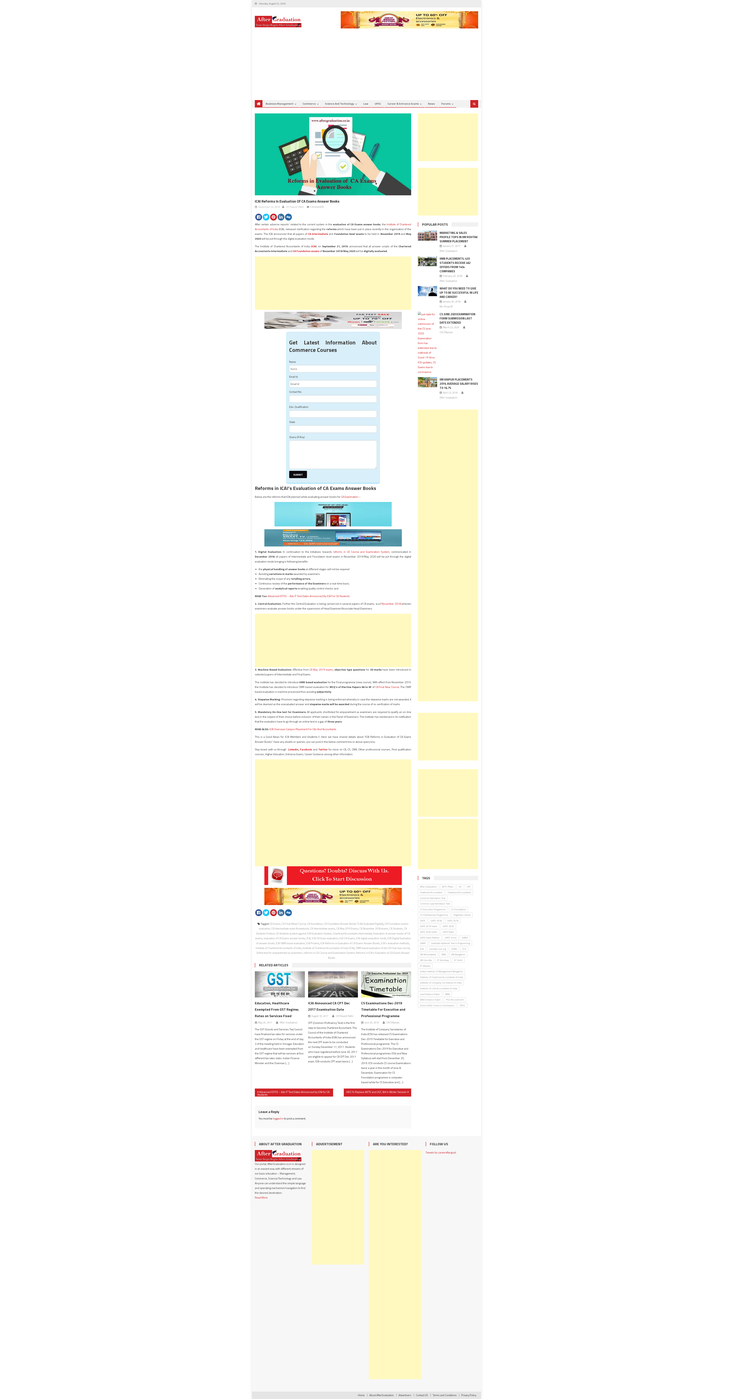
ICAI (314, 246)
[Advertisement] (366, 71)
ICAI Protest (312, 943)
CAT (469, 886)
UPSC (378, 104)
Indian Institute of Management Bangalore (441, 971)
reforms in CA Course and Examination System (361, 552)
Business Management (279, 104)
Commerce (309, 104)
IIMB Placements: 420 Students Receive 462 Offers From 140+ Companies (455, 264)
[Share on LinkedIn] (281, 217)
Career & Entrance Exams (403, 104)
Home (361, 1395)
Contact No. (295, 392)
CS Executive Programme (433, 909)
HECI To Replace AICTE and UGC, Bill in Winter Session (376, 1092)
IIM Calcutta (426, 960)
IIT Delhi (458, 960)
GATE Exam (448, 932)
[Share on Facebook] (258, 217)
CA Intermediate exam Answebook (290, 928)
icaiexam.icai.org (437, 949)
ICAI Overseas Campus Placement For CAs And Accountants (303, 729)
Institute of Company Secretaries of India (441, 982)
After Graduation (288, 1022)
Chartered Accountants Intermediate (352, 933)
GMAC (465, 937)
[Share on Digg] (288, 217)
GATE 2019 (453, 920)
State (292, 422)
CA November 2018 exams (373, 928)
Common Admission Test (432, 898)
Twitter (323, 749)
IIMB (443, 954)
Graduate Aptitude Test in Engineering (450, 943)
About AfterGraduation (381, 1395)
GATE (422, 920)
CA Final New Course (387, 687)
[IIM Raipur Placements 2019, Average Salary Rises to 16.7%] (427, 382)
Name (292, 362)
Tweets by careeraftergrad (441, 1152)
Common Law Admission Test (435, 903)
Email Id (293, 377)
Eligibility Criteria (462, 915)
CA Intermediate (318, 234)
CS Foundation (458, 909)
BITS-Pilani (447, 886)
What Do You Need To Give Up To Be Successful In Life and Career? (459, 292)
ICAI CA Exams (347, 938)
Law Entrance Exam (430, 994)
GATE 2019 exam (428, 926)
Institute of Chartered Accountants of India (278, 948)
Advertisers (405, 1395)
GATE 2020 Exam (428, 932)
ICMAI (454, 949)
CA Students (396, 928)
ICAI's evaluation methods (395, 943)
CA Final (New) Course (294, 924)
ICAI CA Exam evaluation (325, 938)
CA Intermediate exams (322, 928)
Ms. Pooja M (446, 306)
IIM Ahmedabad (428, 954)
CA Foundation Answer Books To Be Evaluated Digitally (353, 924)
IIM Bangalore (458, 954)
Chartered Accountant (431, 892)
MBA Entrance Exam (430, 999)
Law (365, 104)
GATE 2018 (436, 920)
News (431, 104)
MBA (447, 994)
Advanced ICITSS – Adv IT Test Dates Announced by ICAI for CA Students (293, 1093)
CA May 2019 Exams (347, 928)
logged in (278, 1118)
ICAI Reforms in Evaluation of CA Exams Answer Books (350, 943)
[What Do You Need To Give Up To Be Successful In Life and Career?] (427, 291)
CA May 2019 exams (321, 670)
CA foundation (315, 924)
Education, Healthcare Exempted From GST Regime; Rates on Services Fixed (277, 1010)
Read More (261, 1197)
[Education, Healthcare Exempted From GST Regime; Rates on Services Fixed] (280, 984)
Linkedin (293, 749)
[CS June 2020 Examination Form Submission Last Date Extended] (427, 343)
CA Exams (275, 924)
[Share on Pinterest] (273, 217)
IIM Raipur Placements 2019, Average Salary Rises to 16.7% (459, 383)
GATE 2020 (448, 926)
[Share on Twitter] (266, 217)
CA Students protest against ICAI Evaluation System (304, 933)
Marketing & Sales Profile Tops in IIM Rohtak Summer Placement (459, 237)
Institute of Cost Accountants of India (438, 988)
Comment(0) (317, 207)
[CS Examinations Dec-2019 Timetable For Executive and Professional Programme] (386, 984)
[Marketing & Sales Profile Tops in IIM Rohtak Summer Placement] (427, 235)
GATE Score (451, 937)
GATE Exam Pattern (429, 937)
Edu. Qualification (298, 407)
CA (460, 886)
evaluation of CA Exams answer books (284, 938)
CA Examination (349, 497)
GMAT (423, 943)
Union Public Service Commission (437, 1005)
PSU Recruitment (455, 999)
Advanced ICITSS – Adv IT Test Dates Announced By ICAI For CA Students (309, 596)
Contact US (422, 1395)
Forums (445, 104)
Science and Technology (339, 104)
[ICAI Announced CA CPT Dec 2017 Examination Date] (333, 984)
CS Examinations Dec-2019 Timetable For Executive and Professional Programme (383, 1010)
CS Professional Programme (434, 915)
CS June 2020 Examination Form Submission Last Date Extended (457, 318)
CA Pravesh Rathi (295, 207)
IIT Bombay (443, 960)
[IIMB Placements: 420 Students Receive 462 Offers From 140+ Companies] (427, 261)
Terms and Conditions (445, 1395)
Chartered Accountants (459, 892)
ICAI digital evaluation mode (371, 938)
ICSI (464, 949)
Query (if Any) (297, 437)
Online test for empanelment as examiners (279, 953)
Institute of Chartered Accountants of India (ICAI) (329, 948)
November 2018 (391, 604)
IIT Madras (425, 966)
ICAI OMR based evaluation (290, 943)
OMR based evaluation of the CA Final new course (383, 948)
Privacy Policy (468, 1395)
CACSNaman (393, 1022)
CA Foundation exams (306, 251)
